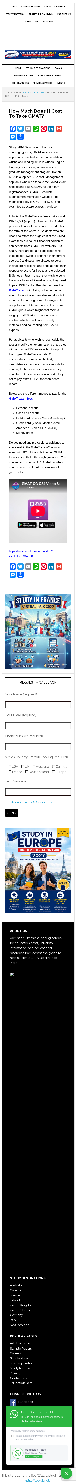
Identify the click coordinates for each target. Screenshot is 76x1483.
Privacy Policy (43, 1435)
